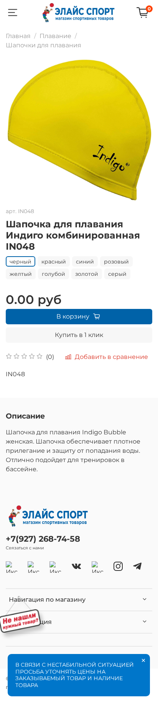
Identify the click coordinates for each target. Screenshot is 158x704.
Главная (18, 36)
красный (53, 261)
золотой (86, 273)
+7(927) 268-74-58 (43, 539)
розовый (116, 261)
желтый (21, 273)
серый (117, 273)
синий (85, 261)
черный (20, 261)
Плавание (55, 36)
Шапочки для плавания (43, 45)
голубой (53, 273)
